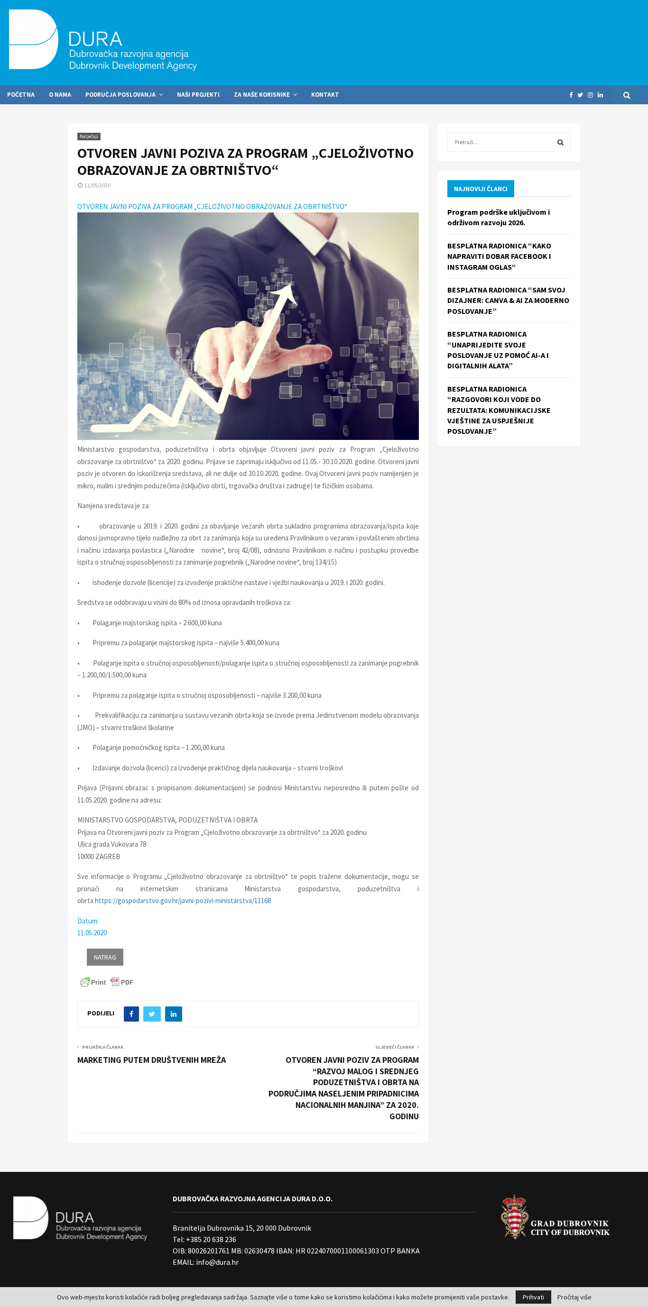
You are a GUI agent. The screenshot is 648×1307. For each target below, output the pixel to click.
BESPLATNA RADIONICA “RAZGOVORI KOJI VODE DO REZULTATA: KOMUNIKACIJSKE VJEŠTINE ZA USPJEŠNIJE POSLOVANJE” (499, 410)
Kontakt (325, 95)
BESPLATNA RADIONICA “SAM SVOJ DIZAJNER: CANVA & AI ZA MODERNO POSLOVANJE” (508, 300)
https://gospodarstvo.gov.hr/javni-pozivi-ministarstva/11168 (183, 900)
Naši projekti (198, 95)
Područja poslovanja (120, 95)
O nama (60, 95)
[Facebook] (573, 95)
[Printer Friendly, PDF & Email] (106, 981)
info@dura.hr (216, 1262)
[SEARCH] (560, 142)
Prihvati (533, 1297)
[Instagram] (593, 95)
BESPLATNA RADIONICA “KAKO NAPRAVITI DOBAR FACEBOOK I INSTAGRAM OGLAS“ (499, 256)
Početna (21, 95)
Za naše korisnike (262, 95)
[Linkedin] (603, 95)
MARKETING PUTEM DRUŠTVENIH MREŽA (151, 1059)
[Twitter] (582, 95)
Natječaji (89, 136)
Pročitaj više (574, 1297)
